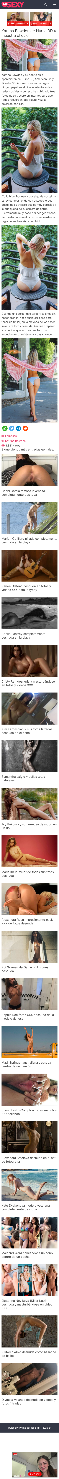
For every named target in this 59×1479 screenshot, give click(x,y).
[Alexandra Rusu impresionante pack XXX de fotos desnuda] (29, 913)
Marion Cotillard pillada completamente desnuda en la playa (29, 540)
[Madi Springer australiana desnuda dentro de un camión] (29, 1055)
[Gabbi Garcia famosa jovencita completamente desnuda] (29, 484)
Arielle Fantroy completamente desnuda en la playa (24, 635)
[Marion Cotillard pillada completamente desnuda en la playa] (29, 532)
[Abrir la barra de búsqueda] (45, 4)
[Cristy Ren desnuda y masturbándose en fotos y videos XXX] (29, 674)
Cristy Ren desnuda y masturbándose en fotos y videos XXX (28, 683)
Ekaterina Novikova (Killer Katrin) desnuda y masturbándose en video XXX (27, 1304)
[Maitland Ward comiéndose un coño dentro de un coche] (29, 1246)
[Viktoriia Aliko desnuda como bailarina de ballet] (29, 1345)
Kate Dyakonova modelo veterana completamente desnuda (26, 1207)
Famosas (11, 435)
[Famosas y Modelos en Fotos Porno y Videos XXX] (13, 4)
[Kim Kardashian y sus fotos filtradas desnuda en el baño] (29, 722)
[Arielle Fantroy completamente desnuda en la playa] (29, 627)
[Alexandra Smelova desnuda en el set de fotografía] (29, 1151)
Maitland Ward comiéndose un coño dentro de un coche (27, 1255)
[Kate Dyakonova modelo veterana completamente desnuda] (29, 1198)
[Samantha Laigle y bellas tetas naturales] (29, 770)
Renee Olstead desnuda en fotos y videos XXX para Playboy (26, 588)
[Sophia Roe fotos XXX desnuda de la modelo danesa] (29, 1008)
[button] (5, 428)
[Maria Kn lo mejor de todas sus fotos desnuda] (29, 865)
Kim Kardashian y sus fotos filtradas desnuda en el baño (27, 731)
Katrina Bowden (15, 441)
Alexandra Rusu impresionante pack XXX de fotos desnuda (27, 921)
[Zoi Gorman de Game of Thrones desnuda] (29, 960)
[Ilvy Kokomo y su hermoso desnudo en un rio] (29, 817)
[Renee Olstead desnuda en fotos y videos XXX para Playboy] (29, 579)
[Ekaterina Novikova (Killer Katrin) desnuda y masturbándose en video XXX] (29, 1294)
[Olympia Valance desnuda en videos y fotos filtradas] (29, 1393)
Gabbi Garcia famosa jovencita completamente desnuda (23, 492)
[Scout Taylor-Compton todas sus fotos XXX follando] (29, 1103)
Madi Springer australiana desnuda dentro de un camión (26, 1064)
